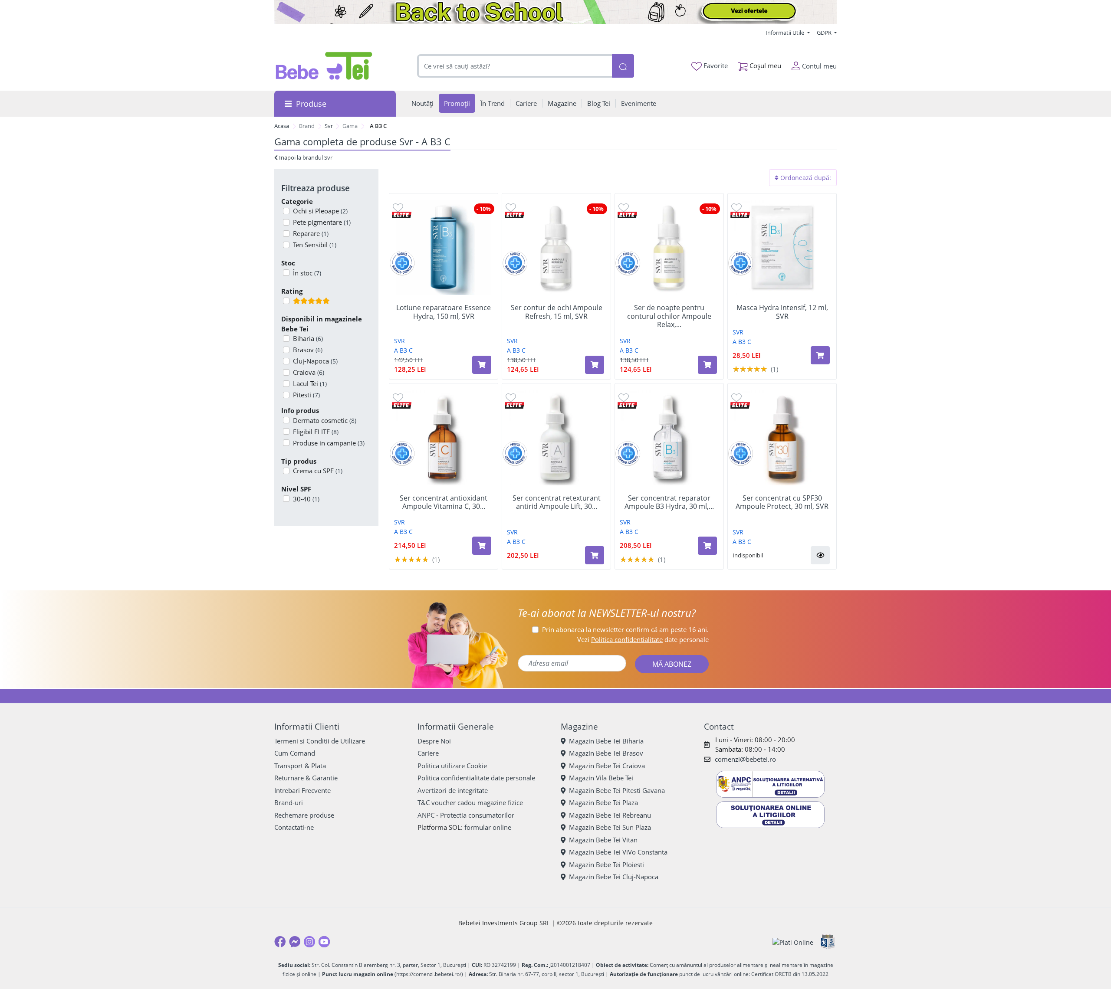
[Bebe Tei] (324, 66)
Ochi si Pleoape (320, 210)
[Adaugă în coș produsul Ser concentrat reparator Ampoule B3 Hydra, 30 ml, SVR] (707, 546)
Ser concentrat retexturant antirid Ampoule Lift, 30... (557, 502)
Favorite (715, 65)
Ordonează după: (805, 178)
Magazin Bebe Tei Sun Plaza (610, 827)
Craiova (308, 372)
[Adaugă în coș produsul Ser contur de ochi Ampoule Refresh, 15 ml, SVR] (594, 365)
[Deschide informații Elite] (401, 214)
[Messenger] (294, 941)
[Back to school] (555, 12)
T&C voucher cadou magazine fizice (470, 802)
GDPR (825, 32)
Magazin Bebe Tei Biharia (606, 741)
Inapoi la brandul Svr (305, 157)
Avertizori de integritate (452, 790)
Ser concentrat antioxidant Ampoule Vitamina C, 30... (443, 502)
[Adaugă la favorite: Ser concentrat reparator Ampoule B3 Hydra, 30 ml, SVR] (623, 397)
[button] (820, 555)
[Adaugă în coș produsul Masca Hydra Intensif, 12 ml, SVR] (820, 355)
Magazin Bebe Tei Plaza (603, 802)
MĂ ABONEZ (671, 664)
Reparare (311, 233)
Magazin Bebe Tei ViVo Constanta (618, 852)
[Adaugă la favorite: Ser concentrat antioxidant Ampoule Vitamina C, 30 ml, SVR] (398, 397)
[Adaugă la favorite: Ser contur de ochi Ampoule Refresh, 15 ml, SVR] (511, 207)
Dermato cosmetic (324, 420)
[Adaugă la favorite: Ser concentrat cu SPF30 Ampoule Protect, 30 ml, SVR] (736, 397)
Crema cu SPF (317, 470)
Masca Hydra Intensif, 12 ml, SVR (782, 312)
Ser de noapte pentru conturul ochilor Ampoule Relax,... (669, 316)
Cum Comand (294, 753)
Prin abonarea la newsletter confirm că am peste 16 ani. (625, 629)
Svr (329, 126)
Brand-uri (288, 802)
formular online (487, 827)
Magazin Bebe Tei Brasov (606, 753)
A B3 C (403, 350)
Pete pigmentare (322, 222)
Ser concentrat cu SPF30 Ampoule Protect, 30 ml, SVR (782, 502)
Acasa (281, 126)
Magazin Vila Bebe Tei (601, 777)
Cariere (428, 753)
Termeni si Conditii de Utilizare (319, 741)
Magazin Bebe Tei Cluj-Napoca (613, 876)
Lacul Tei (310, 383)
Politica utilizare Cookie (452, 765)
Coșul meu (764, 65)
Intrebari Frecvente (302, 790)
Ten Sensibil (314, 244)
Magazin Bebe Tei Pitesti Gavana (617, 790)
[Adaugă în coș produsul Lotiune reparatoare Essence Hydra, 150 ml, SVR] (481, 365)
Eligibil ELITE (316, 431)
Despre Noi (434, 741)
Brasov (307, 349)
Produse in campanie (329, 443)
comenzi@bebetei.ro (745, 759)
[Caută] (623, 66)
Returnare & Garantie (306, 777)
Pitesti (306, 394)
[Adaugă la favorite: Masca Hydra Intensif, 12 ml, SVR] (736, 207)
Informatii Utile (785, 32)
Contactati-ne (294, 827)
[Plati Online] (792, 942)
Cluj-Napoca (315, 361)
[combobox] (514, 66)
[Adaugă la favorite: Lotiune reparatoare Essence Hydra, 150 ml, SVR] (398, 207)
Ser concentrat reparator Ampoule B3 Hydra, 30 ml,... (669, 502)
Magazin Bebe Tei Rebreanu (610, 815)
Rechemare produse (304, 815)
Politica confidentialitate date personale (476, 777)
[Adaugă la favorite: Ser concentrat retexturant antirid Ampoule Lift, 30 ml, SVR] (511, 397)
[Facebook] (280, 941)
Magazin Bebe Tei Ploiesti (606, 864)
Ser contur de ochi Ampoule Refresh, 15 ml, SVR (556, 312)
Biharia (308, 338)
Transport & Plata (300, 765)
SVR (399, 341)
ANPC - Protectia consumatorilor (465, 815)
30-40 (306, 498)
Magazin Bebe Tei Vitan (603, 839)
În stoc (307, 273)
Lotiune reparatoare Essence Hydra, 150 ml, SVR (443, 312)
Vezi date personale (643, 639)
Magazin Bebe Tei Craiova (607, 765)
